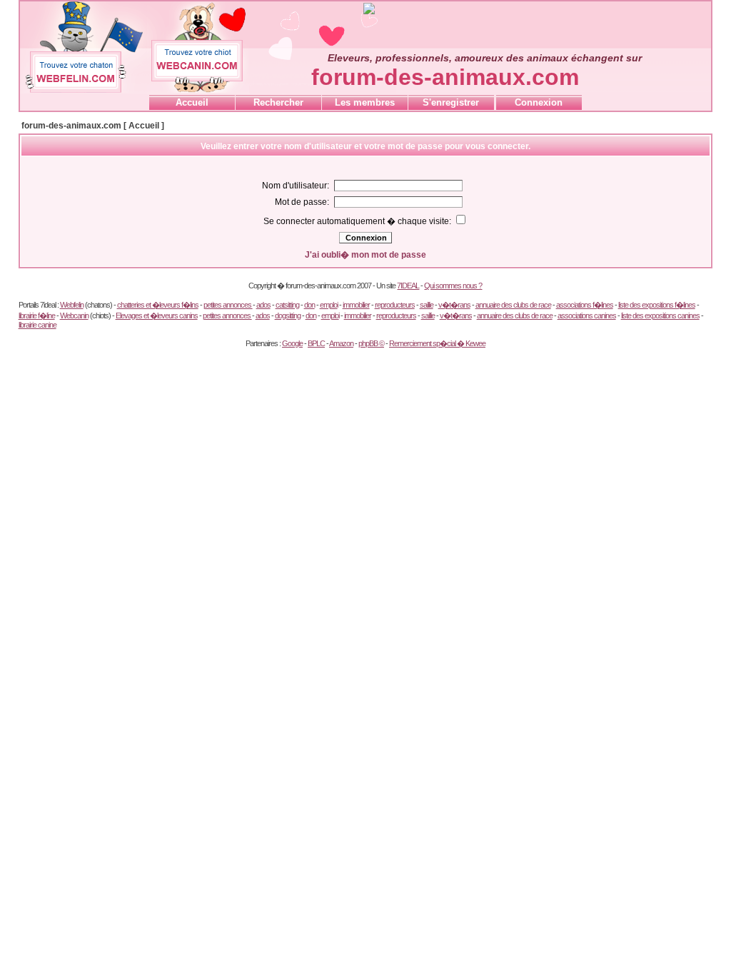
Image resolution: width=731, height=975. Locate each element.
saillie (426, 304)
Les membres (365, 102)
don (309, 304)
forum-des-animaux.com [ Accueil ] (92, 126)
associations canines (587, 315)
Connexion (539, 102)
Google (292, 343)
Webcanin (74, 315)
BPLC (316, 343)
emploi (329, 304)
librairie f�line (37, 315)
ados (263, 304)
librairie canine (37, 324)
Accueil (192, 102)
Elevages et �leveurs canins (157, 315)
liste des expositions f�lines (656, 304)
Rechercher (278, 102)
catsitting (287, 304)
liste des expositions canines (660, 315)
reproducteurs (395, 304)
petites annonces (228, 304)
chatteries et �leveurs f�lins (157, 304)
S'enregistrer (451, 102)
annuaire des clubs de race (513, 304)
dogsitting (288, 315)
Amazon (341, 343)
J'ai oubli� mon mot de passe (365, 255)
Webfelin (72, 304)
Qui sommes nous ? (453, 285)
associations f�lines (584, 304)
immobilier (356, 304)
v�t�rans (454, 304)
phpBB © (371, 343)
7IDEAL (408, 285)
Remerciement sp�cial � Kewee (437, 343)
